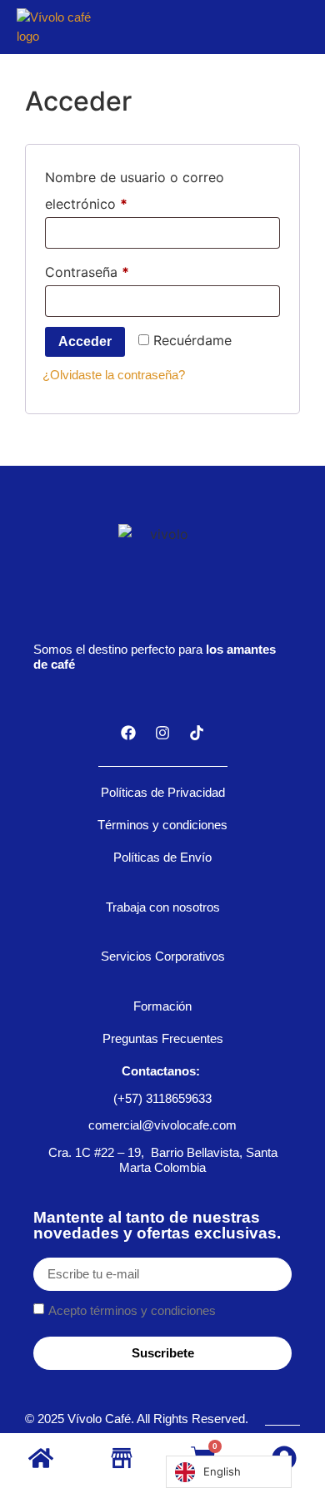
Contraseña (122, 269)
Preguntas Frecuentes (162, 1038)
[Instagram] (163, 733)
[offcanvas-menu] (295, 27)
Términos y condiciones (163, 825)
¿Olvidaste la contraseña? (113, 375)
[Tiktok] (197, 733)
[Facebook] (128, 733)
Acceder (85, 341)
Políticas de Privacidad (163, 792)
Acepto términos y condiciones (132, 1310)
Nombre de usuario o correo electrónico (134, 188)
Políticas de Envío (162, 857)
